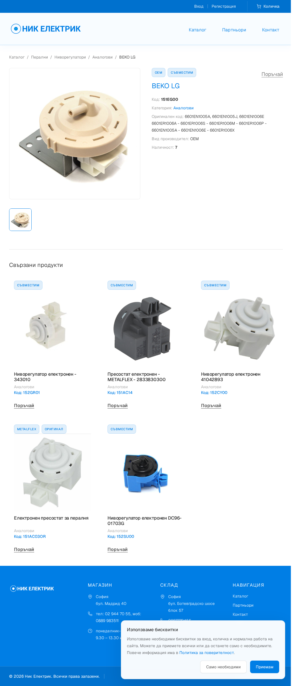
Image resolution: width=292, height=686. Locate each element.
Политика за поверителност (206, 652)
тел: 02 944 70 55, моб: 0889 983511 (118, 617)
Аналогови (102, 57)
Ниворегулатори (70, 57)
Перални (39, 57)
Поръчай (272, 74)
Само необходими (223, 666)
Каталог (197, 30)
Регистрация (224, 6)
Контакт (270, 30)
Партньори (234, 30)
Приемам (264, 666)
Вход (199, 6)
